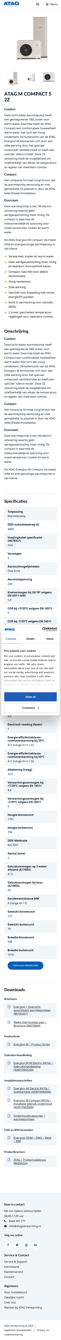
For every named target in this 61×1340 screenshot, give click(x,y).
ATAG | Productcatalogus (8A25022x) (30, 1161)
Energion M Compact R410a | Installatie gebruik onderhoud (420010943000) (33, 1104)
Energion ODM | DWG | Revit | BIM (32, 1139)
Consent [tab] (11, 638)
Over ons (10, 1302)
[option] (30, 40)
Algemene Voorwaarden (18, 1330)
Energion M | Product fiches (32, 1044)
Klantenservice (13, 1272)
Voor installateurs (15, 1292)
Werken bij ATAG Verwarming (23, 1307)
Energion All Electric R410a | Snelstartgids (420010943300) (32, 1090)
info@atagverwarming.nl (25, 1226)
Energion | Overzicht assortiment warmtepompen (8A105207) (32, 1010)
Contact (9, 1277)
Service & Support (15, 1262)
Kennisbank (11, 1267)
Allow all (30, 696)
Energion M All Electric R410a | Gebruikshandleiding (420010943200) (33, 1066)
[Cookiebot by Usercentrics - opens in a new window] (43, 629)
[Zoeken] (38, 4)
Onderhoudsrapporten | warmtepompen (29, 1117)
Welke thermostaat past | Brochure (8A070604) (30, 1024)
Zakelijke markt (14, 1297)
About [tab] (50, 638)
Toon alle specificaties (25, 966)
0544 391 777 (17, 1221)
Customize (28, 707)
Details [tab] (30, 638)
